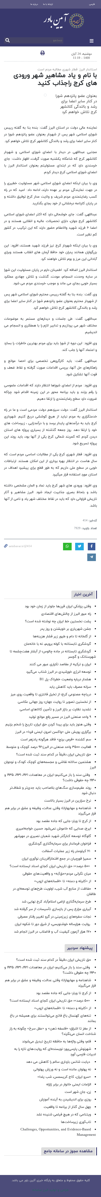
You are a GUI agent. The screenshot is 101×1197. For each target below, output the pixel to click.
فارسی (92, 4)
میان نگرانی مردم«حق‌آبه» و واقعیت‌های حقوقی (57, 873)
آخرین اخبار (83, 594)
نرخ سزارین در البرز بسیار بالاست (67, 800)
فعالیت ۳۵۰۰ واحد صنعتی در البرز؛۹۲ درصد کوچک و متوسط (48, 747)
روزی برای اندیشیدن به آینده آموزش (65, 1099)
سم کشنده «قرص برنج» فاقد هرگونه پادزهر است (55, 739)
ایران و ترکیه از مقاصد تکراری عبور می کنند (60, 664)
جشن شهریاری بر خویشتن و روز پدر (65, 629)
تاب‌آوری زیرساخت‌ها (76, 1122)
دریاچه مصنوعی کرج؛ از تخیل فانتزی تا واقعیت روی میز (51, 694)
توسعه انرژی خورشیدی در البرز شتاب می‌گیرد (58, 672)
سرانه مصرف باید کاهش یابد (70, 687)
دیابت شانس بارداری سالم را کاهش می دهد (58, 1062)
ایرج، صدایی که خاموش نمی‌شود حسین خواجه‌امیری (53, 828)
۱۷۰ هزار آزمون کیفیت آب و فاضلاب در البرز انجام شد (52, 931)
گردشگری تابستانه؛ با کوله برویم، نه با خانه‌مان (57, 644)
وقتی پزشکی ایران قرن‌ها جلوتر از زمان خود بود (58, 606)
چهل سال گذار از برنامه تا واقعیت (67, 1107)
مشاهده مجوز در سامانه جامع (68, 1151)
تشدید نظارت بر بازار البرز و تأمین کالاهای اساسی (55, 709)
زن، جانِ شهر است (78, 1092)
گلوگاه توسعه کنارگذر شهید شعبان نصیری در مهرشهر (52, 836)
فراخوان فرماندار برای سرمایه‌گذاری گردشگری (60, 843)
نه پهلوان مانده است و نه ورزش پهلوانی (61, 1069)
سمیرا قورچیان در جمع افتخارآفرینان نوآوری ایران (56, 858)
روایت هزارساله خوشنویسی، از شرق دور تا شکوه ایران (53, 924)
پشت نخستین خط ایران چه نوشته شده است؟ (58, 621)
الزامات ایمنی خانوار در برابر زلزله (68, 1084)
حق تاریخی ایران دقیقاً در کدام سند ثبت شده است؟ (53, 754)
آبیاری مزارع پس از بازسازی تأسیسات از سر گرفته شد (52, 909)
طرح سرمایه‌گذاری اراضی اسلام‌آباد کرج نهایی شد (56, 901)
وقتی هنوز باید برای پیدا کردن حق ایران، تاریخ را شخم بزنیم (48, 724)
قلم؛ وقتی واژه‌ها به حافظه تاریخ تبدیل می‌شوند (56, 1041)
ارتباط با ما (48, 4)
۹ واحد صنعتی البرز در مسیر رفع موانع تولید (60, 717)
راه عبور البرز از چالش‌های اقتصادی (65, 614)
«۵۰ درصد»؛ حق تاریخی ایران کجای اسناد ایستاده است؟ (50, 866)
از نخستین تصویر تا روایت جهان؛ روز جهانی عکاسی (54, 702)
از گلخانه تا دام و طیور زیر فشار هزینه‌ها (62, 636)
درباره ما (34, 4)
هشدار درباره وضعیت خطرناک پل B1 (65, 679)
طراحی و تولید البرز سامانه (50, 1190)
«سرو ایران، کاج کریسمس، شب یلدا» (64, 1077)
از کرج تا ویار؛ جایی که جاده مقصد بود (63, 821)
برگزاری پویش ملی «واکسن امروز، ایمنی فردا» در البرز (53, 732)
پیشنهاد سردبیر (80, 948)
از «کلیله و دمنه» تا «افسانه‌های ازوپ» (62, 881)
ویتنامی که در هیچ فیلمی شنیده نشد (63, 1114)
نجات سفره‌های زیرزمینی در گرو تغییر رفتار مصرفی (54, 916)
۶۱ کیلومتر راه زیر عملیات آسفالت (66, 851)
